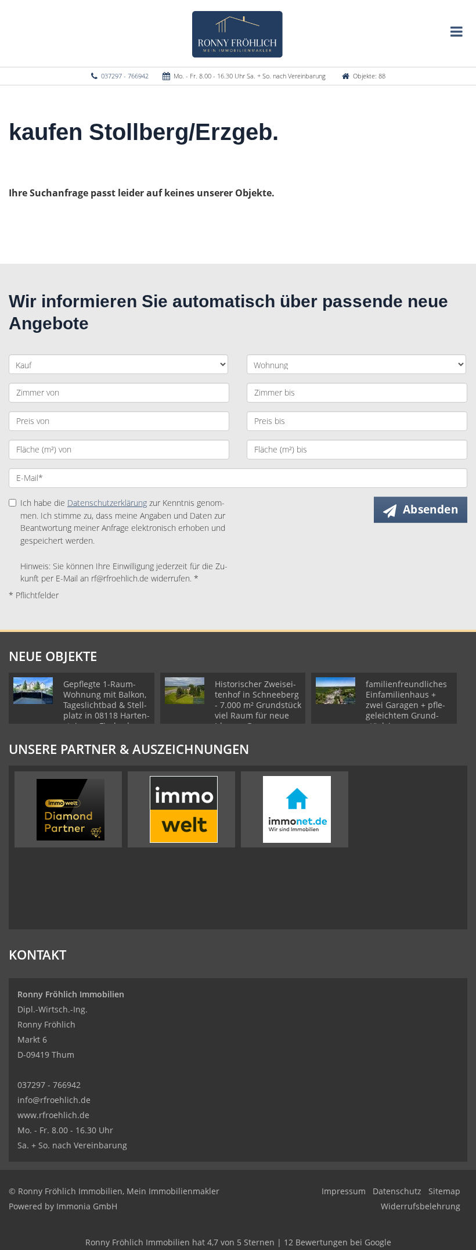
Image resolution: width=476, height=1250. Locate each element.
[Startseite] (238, 33)
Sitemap (444, 1191)
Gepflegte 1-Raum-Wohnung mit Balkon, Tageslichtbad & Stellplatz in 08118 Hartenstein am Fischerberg (106, 704)
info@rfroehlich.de (54, 1099)
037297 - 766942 (125, 75)
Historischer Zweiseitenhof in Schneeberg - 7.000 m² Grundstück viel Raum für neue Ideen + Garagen (258, 704)
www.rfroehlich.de (53, 1114)
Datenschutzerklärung (107, 502)
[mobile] (456, 31)
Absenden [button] (430, 509)
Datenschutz (397, 1191)
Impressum (344, 1191)
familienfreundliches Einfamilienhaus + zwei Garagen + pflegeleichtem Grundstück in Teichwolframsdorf (406, 710)
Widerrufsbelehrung (420, 1206)
